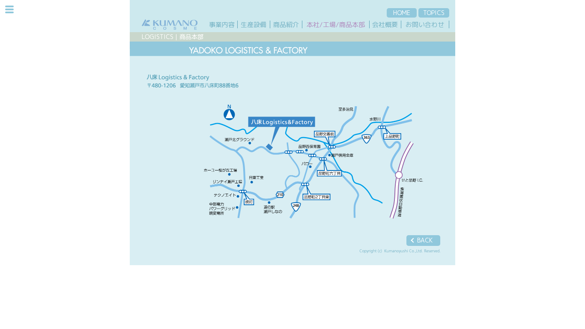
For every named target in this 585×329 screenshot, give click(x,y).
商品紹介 (286, 24)
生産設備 (253, 24)
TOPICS (434, 13)
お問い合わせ (425, 24)
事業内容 (222, 24)
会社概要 (385, 24)
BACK (425, 240)
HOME (401, 13)
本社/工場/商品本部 (336, 24)
